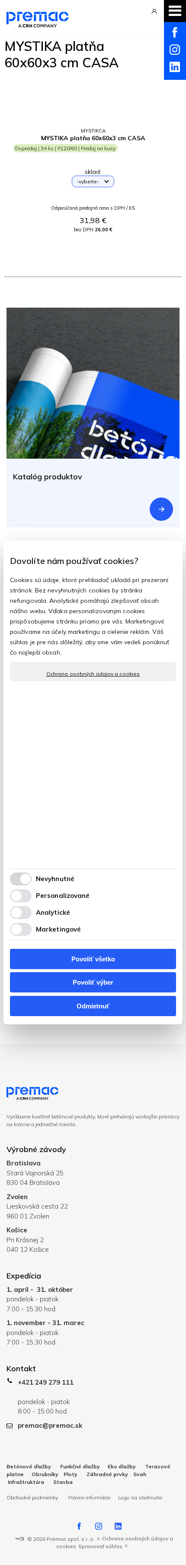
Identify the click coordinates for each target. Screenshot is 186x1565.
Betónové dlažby (28, 1466)
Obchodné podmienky (32, 1497)
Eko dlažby (122, 1466)
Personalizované (63, 895)
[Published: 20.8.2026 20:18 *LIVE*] (19, 1539)
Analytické (53, 912)
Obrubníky (45, 1474)
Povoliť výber (93, 982)
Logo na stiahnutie (140, 1497)
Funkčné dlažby (79, 1466)
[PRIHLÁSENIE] (154, 16)
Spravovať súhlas (100, 1546)
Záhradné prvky (107, 1474)
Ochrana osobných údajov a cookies (93, 674)
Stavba (63, 1482)
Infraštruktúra (26, 1482)
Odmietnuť (93, 1006)
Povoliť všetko (93, 959)
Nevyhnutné (55, 879)
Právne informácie (89, 1497)
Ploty (70, 1474)
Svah (139, 1474)
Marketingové (58, 929)
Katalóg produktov (47, 477)
